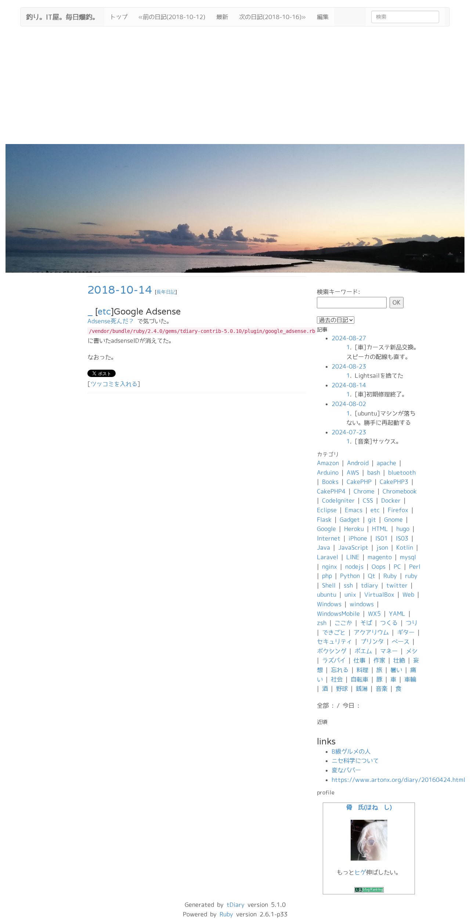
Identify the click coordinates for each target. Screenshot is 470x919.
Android (358, 463)
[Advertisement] (235, 88)
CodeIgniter (338, 500)
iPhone (357, 538)
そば (366, 623)
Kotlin (404, 547)
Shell (329, 585)
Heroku (354, 529)
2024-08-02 (349, 404)
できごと (334, 632)
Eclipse (327, 510)
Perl (414, 567)
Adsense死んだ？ (110, 321)
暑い (396, 670)
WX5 (374, 614)
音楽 (381, 689)
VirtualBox (379, 594)
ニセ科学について (355, 761)
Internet (328, 538)
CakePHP (359, 482)
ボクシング (331, 651)
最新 (222, 17)
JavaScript (353, 547)
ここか (343, 623)
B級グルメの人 (351, 751)
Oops (379, 567)
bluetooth (402, 472)
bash (373, 472)
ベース (400, 642)
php (327, 576)
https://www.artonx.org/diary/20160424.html (398, 780)
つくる (389, 623)
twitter (397, 585)
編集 (323, 17)
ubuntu (326, 594)
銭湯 (362, 689)
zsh (321, 623)
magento (380, 557)
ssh (348, 585)
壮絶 (399, 660)
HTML (380, 529)
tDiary (236, 905)
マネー (389, 651)
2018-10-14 (119, 290)
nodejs (354, 567)
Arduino (328, 472)
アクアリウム (371, 632)
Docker (391, 500)
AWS (353, 472)
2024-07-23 (349, 432)
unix (350, 594)
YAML (397, 614)
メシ (411, 651)
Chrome (364, 491)
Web (408, 594)
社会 (337, 679)
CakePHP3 (394, 482)
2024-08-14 (349, 385)
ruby (411, 576)
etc (104, 311)
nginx (329, 567)
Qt (371, 576)
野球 (342, 689)
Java (323, 547)
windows (362, 604)
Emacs (353, 510)
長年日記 (166, 292)
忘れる (339, 670)
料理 (362, 670)
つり (411, 623)
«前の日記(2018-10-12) (171, 17)
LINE (352, 557)
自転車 (359, 679)
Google (326, 529)
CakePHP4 (331, 491)
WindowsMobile (338, 614)
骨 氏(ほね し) (369, 807)
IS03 (402, 538)
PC (397, 567)
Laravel (327, 557)
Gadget (350, 520)
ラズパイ (334, 660)
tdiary (369, 585)
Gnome (393, 520)
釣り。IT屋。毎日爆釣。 (62, 16)
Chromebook (400, 491)
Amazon (328, 463)
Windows (329, 604)
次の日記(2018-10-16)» (272, 17)
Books (330, 482)
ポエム (363, 651)
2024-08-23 (349, 366)
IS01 (381, 538)
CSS (368, 500)
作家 (379, 660)
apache (386, 463)
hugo (402, 529)
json (382, 547)
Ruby (390, 576)
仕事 (359, 660)
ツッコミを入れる (113, 384)
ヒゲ (360, 872)
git (372, 520)
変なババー (346, 770)
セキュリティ (334, 642)
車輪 (410, 679)
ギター (406, 632)
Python (350, 576)
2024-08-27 (349, 338)
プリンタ (372, 642)
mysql (408, 557)
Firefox (398, 510)
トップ (118, 17)
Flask (324, 520)
